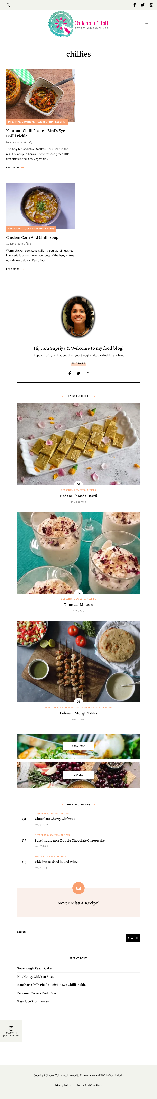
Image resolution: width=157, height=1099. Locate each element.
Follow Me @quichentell (11, 1034)
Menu (147, 24)
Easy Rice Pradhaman (33, 1001)
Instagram (151, 5)
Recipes (49, 229)
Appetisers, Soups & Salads (25, 229)
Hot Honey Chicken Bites (35, 976)
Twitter (145, 5)
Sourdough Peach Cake (34, 968)
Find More (78, 364)
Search (21, 932)
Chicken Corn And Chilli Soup (32, 237)
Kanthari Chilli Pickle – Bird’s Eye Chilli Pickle (51, 985)
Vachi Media (116, 1075)
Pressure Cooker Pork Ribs (36, 993)
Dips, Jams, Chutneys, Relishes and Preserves (37, 122)
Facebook (137, 5)
